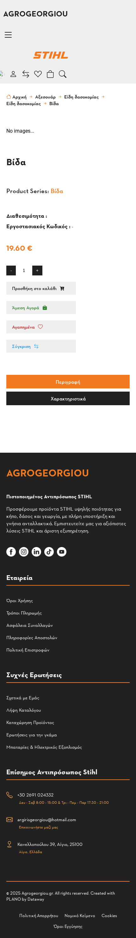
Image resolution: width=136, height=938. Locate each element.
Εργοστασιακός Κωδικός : (39, 226)
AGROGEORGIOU (35, 13)
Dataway (36, 899)
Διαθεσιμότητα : (27, 215)
